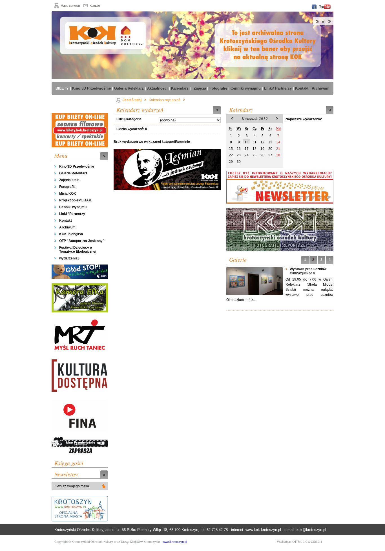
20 (270, 149)
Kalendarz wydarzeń (164, 100)
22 (231, 155)
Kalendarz (241, 109)
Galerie (238, 259)
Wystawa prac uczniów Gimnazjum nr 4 (308, 271)
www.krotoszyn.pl (175, 541)
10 (247, 142)
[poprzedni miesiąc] (229, 118)
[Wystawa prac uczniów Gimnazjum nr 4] (254, 281)
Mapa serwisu (70, 5)
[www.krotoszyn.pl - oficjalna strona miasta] (80, 508)
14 (278, 142)
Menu (60, 155)
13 (270, 142)
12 (262, 142)
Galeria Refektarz (73, 173)
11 (254, 142)
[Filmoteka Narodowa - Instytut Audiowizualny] (80, 416)
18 (254, 149)
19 (262, 149)
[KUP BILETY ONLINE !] (80, 130)
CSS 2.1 (316, 541)
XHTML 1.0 (299, 541)
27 (270, 155)
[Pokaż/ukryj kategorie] (103, 486)
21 (278, 149)
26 (262, 155)
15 (231, 149)
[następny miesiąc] (277, 118)
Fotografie (67, 187)
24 (247, 155)
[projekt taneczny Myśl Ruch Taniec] (80, 334)
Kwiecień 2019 (255, 118)
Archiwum (67, 227)
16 (239, 149)
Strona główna (317, 21)
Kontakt (95, 5)
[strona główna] (192, 45)
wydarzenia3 (69, 258)
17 (247, 149)
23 (239, 155)
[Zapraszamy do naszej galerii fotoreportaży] (279, 229)
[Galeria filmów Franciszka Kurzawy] (80, 297)
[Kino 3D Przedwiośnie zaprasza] (80, 445)
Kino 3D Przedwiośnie (76, 166)
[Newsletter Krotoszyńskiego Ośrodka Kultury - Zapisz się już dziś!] (279, 187)
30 (239, 162)
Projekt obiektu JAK (75, 200)
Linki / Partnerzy (72, 214)
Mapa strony (323, 21)
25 (254, 155)
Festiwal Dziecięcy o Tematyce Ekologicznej (77, 250)
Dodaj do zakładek (329, 21)
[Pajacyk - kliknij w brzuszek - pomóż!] (80, 272)
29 (231, 162)
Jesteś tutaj (132, 100)
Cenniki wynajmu (73, 207)
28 (278, 155)
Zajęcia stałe (69, 180)
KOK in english (71, 234)
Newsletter (66, 474)
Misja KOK (67, 193)
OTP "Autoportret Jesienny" (81, 241)
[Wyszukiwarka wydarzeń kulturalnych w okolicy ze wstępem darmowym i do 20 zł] (80, 376)
